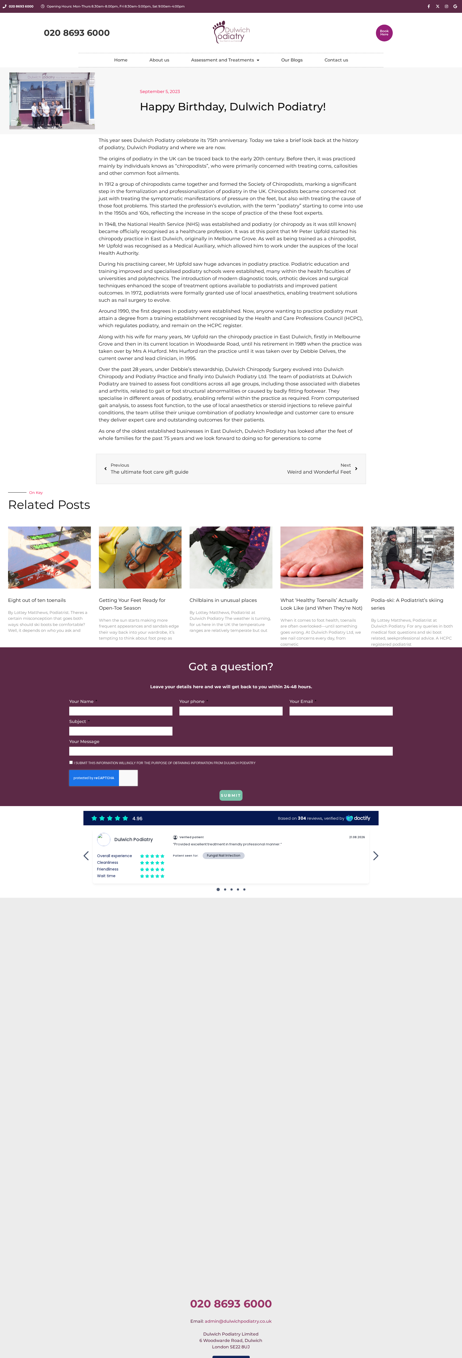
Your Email (302, 701)
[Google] (455, 6)
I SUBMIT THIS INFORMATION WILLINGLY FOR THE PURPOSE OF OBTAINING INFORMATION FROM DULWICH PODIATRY (165, 763)
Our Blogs (292, 60)
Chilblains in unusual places (223, 600)
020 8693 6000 (231, 1303)
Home (121, 60)
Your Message (84, 742)
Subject (78, 721)
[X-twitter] (437, 6)
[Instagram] (446, 6)
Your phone (192, 701)
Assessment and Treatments (222, 60)
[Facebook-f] (429, 6)
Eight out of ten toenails (37, 600)
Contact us (336, 60)
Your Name (82, 701)
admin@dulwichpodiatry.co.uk (238, 1321)
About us (159, 60)
